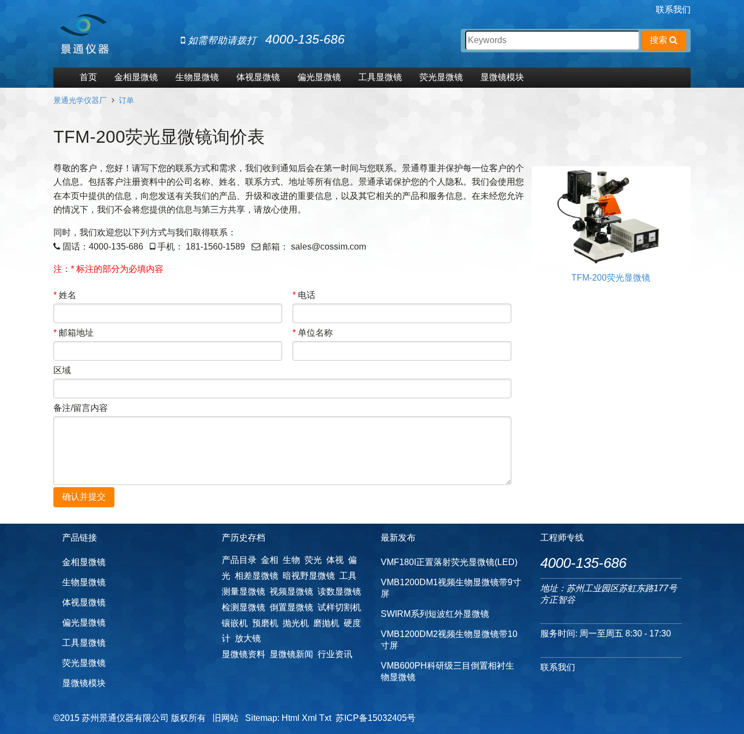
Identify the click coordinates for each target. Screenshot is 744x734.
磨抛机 (326, 623)
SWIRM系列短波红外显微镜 (435, 613)
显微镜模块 (502, 77)
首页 (88, 77)
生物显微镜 (197, 77)
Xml (309, 718)
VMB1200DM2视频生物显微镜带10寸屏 (449, 639)
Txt (325, 718)
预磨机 (265, 623)
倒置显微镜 (291, 607)
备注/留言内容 (80, 408)
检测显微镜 (243, 607)
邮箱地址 (73, 332)
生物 (291, 560)
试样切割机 (339, 607)
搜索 (659, 40)
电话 (303, 295)
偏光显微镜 (319, 77)
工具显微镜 (380, 77)
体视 (335, 560)
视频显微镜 (291, 591)
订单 (126, 100)
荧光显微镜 (441, 77)
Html (291, 718)
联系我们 (673, 9)
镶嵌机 (235, 623)
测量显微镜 (243, 591)
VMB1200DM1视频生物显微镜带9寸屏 (451, 588)
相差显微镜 (256, 575)
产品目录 (239, 560)
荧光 (313, 560)
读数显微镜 (339, 591)
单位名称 (312, 332)
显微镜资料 (243, 654)
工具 (348, 575)
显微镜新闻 (291, 654)
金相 (269, 560)
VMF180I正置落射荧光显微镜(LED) (449, 562)
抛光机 (296, 623)
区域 (62, 370)
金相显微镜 (136, 77)
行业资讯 (335, 654)
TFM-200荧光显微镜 (610, 277)
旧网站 (225, 718)
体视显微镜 (258, 77)
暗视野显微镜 (309, 575)
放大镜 (248, 638)
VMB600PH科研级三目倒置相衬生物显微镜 (447, 671)
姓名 (64, 295)
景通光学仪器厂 (80, 100)
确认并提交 (84, 496)
